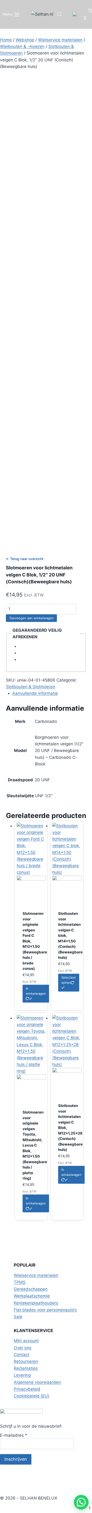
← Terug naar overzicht (24, 559)
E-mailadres (13, 1435)
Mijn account (26, 1340)
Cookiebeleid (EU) (31, 1395)
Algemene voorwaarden (37, 1382)
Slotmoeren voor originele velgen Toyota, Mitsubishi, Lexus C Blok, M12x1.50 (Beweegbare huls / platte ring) (35, 1145)
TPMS (20, 1282)
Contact (21, 1354)
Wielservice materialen (36, 1275)
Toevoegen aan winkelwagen (31, 618)
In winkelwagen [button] (36, 990)
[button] (81, 1502)
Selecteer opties (68, 979)
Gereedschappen (31, 1289)
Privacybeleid (27, 1389)
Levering (22, 1375)
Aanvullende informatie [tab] (35, 693)
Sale (18, 1316)
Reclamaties (26, 1368)
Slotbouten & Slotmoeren (30, 686)
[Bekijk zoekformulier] (59, 14)
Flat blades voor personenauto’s (45, 1309)
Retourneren (26, 1361)
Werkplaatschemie (32, 1295)
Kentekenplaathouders (36, 1303)
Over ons (22, 1347)
